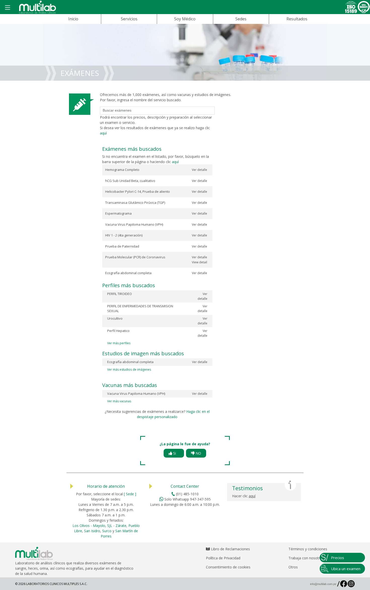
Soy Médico (185, 19)
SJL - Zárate (116, 525)
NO (198, 453)
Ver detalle (199, 170)
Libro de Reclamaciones (230, 549)
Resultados (296, 19)
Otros (293, 567)
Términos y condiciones (307, 549)
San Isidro (92, 530)
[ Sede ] (130, 493)
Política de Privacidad (223, 558)
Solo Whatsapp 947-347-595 (187, 499)
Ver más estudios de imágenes (129, 369)
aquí (103, 133)
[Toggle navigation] (7, 8)
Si (175, 453)
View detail (199, 262)
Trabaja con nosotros (306, 558)
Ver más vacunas (119, 401)
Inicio (73, 19)
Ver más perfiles (118, 343)
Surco (107, 530)
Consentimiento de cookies (228, 567)
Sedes (240, 19)
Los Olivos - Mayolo (88, 525)
